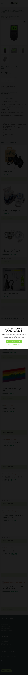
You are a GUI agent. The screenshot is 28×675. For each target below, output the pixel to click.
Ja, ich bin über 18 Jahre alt (14, 341)
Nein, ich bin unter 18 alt (14, 344)
